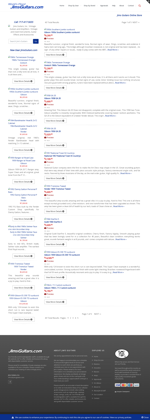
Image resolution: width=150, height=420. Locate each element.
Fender (24, 131)
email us (72, 369)
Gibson (24, 94)
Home (62, 5)
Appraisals (104, 5)
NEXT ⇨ (135, 22)
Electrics (97, 364)
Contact (131, 5)
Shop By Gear (73, 5)
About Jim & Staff (100, 391)
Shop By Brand (89, 5)
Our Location (98, 394)
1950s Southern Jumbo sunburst (23, 91)
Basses (96, 372)
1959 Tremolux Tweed (23, 266)
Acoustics (97, 368)
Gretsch (23, 63)
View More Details (22, 81)
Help (113, 5)
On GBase (97, 383)
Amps (96, 375)
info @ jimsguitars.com (16, 377)
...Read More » (113, 49)
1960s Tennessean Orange (23, 60)
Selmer (24, 237)
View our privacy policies (120, 417)
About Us (97, 387)
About (121, 5)
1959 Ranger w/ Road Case (23, 160)
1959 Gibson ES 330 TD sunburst (23, 298)
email (61, 385)
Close (146, 417)
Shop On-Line (98, 360)
